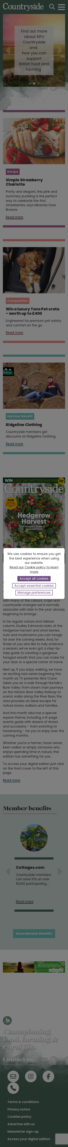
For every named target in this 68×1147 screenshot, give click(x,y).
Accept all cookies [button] (34, 578)
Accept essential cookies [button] (34, 586)
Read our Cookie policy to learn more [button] (34, 569)
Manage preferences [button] (34, 592)
